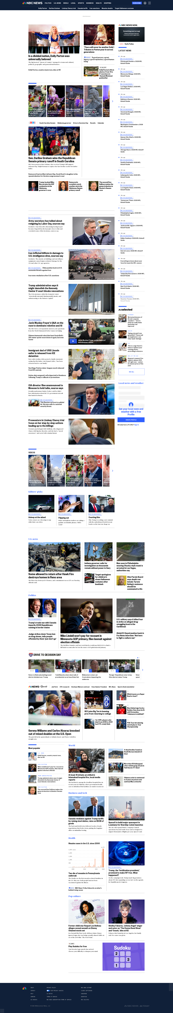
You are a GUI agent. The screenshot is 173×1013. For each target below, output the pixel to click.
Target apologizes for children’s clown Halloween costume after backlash (103, 579)
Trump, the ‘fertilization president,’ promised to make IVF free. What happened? (124, 872)
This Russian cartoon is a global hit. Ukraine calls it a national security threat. (52, 404)
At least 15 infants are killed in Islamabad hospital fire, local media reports (84, 777)
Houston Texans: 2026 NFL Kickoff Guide (130, 300)
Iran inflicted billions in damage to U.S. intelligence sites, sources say (45, 254)
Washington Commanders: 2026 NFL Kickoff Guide (132, 125)
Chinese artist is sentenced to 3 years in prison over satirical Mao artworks (134, 779)
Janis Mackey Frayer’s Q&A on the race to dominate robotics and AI (45, 324)
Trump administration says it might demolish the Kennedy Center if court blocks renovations (46, 288)
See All (131, 372)
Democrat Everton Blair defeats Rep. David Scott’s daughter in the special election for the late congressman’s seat (53, 175)
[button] (73, 3)
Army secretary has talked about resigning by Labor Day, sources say (46, 222)
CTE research (64, 687)
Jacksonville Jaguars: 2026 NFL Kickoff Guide (132, 226)
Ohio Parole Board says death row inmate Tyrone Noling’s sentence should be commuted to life (135, 582)
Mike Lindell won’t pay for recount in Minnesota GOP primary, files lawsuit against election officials (86, 639)
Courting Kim (94, 517)
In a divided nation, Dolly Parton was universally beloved (49, 57)
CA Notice (50, 993)
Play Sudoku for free (77, 946)
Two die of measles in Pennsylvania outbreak (84, 874)
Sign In (136, 425)
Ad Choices (34, 999)
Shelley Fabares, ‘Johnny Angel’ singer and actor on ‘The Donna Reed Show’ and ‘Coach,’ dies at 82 (125, 928)
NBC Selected (85, 999)
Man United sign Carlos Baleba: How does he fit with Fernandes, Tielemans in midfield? (136, 711)
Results (93, 123)
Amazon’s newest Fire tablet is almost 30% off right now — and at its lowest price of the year (135, 362)
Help (32, 993)
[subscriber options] (145, 3)
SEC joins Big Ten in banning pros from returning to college (97, 712)
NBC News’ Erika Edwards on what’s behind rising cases (85, 889)
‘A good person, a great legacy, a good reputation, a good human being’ (99, 59)
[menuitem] (48, 3)
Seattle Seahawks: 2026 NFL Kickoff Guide (131, 163)
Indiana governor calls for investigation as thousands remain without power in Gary (97, 565)
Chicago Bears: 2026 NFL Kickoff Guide (132, 151)
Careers (33, 996)
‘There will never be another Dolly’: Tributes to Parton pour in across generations (99, 49)
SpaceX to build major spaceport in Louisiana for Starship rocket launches (126, 823)
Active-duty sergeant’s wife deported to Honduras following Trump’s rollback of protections (47, 376)
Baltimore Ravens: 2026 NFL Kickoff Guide (130, 100)
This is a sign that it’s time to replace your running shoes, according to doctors (135, 348)
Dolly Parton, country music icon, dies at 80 (44, 70)
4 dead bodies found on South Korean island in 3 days (133, 751)
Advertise (84, 996)
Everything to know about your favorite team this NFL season (131, 262)
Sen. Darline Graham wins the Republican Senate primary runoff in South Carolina (51, 159)
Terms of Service (52, 996)
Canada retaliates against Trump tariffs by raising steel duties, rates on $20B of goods (86, 821)
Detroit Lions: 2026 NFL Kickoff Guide (132, 252)
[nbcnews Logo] (25, 988)
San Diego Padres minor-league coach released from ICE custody (46, 369)
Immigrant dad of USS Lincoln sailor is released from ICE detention (43, 353)
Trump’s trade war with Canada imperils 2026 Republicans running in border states (42, 625)
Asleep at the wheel (37, 517)
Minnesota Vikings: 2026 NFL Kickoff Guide (131, 75)
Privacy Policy (51, 987)
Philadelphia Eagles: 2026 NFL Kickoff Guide (131, 214)
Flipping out (63, 517)
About (32, 987)
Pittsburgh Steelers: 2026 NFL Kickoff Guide (131, 62)
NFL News (112, 687)
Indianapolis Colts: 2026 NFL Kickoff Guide (131, 176)
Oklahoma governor (64, 123)
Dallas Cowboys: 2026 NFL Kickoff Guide (132, 239)
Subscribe (84, 993)
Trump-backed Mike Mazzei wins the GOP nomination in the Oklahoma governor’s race (46, 186)
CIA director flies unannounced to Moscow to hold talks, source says (45, 387)
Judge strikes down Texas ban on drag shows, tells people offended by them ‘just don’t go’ (42, 636)
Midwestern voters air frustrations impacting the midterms (91, 677)
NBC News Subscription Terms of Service (59, 999)
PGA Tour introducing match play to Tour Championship (135, 724)
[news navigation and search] (149, 3)
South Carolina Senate (47, 123)
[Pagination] (137, 657)
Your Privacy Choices (56, 990)
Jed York (54, 687)
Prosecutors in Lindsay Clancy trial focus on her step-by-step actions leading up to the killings (46, 422)
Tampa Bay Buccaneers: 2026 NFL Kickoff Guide (132, 274)
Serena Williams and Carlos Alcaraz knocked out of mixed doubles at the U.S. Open (54, 732)
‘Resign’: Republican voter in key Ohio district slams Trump (120, 676)
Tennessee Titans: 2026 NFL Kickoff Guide (131, 201)
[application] (54, 38)
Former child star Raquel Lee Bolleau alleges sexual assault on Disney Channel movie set (84, 928)
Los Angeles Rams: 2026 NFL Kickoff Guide (131, 189)
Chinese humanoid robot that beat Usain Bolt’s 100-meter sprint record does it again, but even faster (46, 337)
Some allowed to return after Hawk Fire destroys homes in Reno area (51, 575)
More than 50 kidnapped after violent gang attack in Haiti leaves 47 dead (134, 765)
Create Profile (131, 420)
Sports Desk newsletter (126, 687)
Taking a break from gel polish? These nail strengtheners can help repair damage (135, 336)
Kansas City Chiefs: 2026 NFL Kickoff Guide (131, 138)
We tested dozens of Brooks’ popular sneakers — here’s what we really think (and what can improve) (135, 321)
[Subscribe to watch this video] (91, 332)
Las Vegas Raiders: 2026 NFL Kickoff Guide (131, 87)
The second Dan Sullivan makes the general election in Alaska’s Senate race (106, 186)
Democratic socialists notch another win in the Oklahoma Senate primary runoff (75, 186)
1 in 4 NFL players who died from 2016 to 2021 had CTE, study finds (104, 722)
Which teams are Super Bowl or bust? (135, 695)
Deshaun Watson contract (80, 687)
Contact (33, 990)
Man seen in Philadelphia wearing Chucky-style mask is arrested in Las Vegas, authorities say (130, 567)
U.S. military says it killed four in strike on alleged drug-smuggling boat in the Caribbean (130, 623)
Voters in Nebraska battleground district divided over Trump (39, 676)
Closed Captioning (86, 990)
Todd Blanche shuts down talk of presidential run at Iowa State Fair (67, 676)
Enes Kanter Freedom (99, 687)
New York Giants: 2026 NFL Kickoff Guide (130, 287)
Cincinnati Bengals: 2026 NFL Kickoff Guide (131, 113)
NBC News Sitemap (86, 987)
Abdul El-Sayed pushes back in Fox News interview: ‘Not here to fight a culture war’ (130, 635)
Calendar (101, 123)
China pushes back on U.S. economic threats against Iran (45, 269)
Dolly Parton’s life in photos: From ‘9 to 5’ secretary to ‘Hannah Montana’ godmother (106, 74)
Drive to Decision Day (80, 123)
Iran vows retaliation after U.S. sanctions (43, 275)
